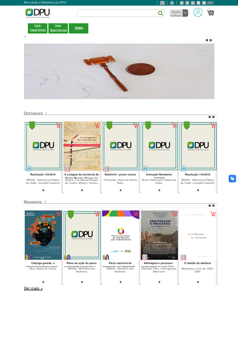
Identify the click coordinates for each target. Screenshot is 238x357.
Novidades (33, 201)
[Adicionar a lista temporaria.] (58, 127)
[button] (159, 11)
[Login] (198, 12)
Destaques (33, 113)
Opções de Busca (176, 13)
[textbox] (121, 13)
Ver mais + (33, 288)
